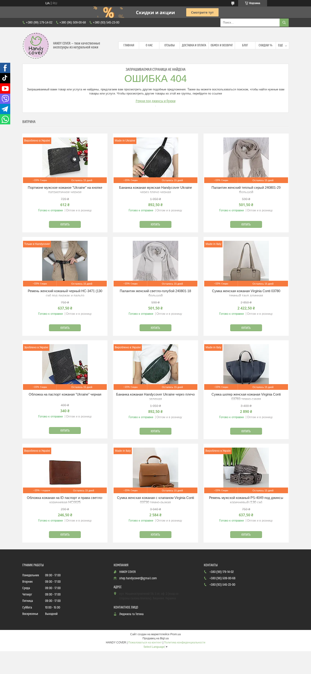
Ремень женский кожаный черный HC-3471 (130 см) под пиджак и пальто (65, 293)
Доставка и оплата (194, 45)
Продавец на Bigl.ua (156, 638)
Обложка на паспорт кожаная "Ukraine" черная (65, 394)
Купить (65, 224)
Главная (128, 45)
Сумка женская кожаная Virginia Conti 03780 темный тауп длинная (246, 293)
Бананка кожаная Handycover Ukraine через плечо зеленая (155, 396)
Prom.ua (175, 634)
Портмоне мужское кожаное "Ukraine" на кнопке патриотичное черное (65, 190)
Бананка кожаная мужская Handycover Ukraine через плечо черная (155, 190)
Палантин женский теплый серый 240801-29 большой (246, 190)
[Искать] (284, 22)
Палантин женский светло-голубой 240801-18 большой (155, 293)
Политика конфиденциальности (184, 642)
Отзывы (169, 45)
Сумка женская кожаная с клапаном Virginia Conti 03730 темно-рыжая (155, 500)
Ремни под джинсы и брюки (156, 101)
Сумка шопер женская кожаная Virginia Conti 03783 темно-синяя (246, 396)
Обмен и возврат (222, 45)
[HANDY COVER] (36, 45)
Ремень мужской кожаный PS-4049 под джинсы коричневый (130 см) (246, 500)
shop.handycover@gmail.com (138, 578)
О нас (149, 45)
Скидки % (265, 45)
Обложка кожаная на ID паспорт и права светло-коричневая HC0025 (65, 500)
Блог (245, 45)
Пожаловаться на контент (145, 642)
